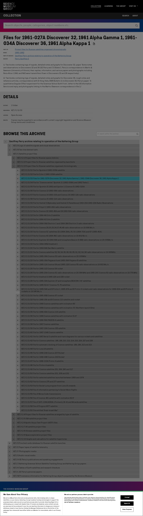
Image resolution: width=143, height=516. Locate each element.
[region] (71, 503)
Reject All (127, 503)
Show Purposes (127, 509)
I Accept (127, 497)
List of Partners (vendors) (72, 502)
